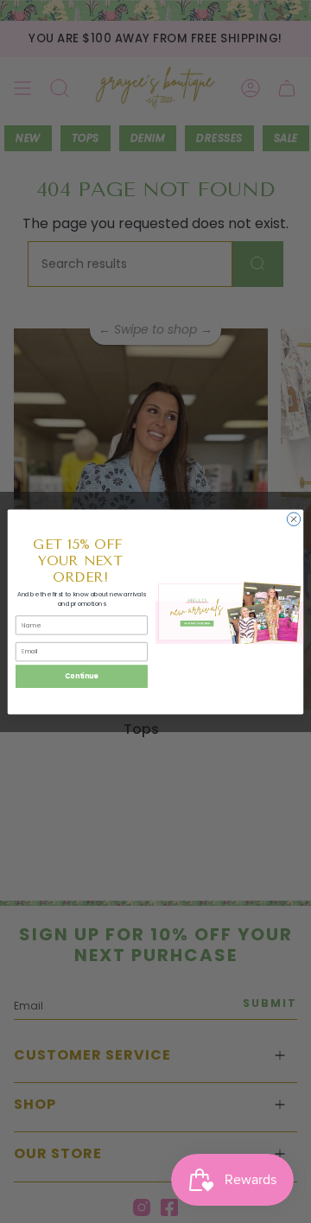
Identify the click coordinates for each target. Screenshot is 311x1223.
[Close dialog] (293, 518)
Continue (81, 675)
